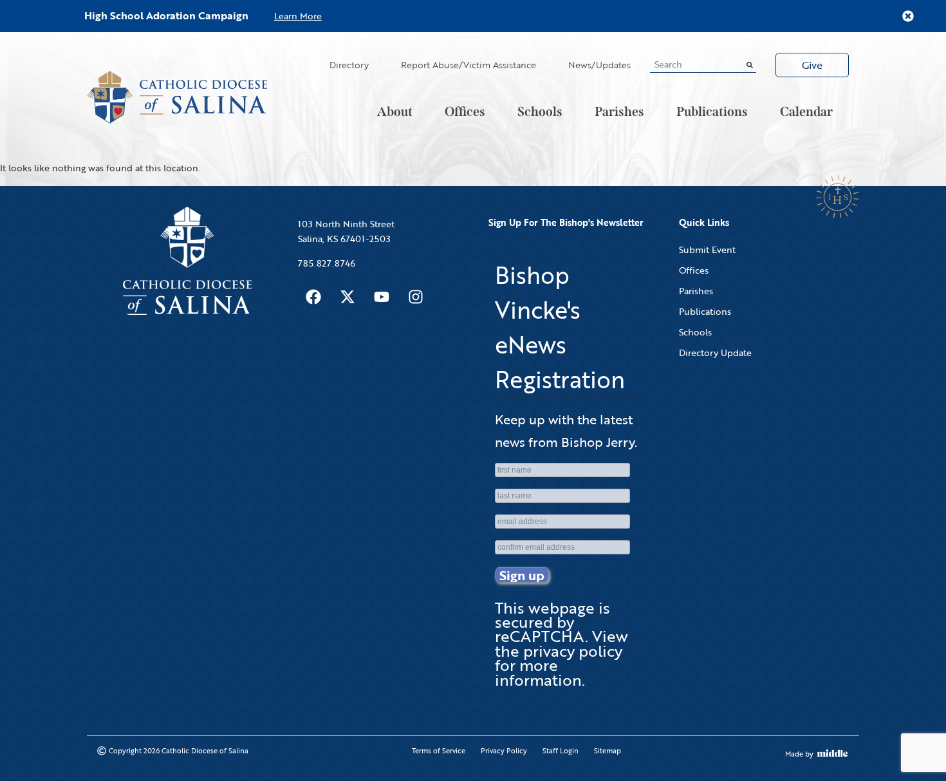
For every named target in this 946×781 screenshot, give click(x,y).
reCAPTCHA (540, 636)
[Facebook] (313, 296)
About (395, 111)
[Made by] (833, 753)
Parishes (619, 111)
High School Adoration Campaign (166, 15)
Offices (465, 111)
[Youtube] (381, 296)
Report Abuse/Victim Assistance (468, 64)
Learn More (298, 16)
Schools (539, 111)
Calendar (806, 111)
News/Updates (599, 64)
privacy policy (572, 650)
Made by (799, 754)
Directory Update (715, 352)
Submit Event (707, 249)
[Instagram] (415, 296)
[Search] (749, 64)
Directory (349, 64)
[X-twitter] (347, 296)
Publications (712, 111)
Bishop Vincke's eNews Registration (560, 327)
